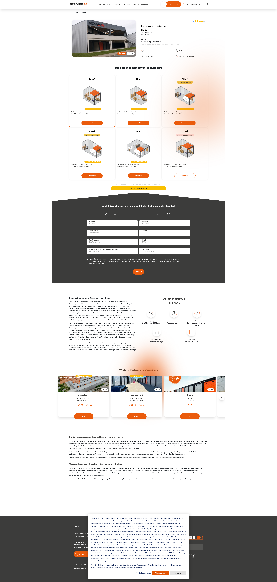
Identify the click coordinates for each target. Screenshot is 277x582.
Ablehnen (178, 573)
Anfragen (185, 176)
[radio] (159, 214)
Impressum (147, 578)
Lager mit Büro (119, 4)
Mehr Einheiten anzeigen (138, 188)
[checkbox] (164, 214)
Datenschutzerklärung (96, 263)
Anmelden (202, 4)
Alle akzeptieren (160, 573)
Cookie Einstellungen (143, 573)
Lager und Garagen (105, 4)
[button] (173, 4)
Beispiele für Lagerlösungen (137, 4)
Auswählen (92, 123)
